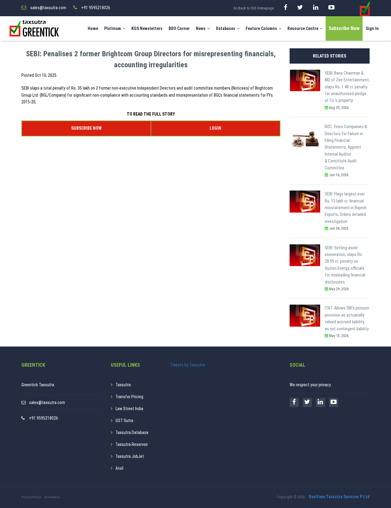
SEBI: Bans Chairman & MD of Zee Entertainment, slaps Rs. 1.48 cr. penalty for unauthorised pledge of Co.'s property (347, 87)
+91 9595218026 (43, 418)
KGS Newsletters (147, 28)
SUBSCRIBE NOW (86, 128)
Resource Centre (302, 28)
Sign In (372, 28)
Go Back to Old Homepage (253, 8)
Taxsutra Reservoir (131, 444)
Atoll (119, 468)
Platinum (112, 28)
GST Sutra (124, 420)
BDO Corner (179, 28)
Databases (225, 28)
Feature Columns (261, 28)
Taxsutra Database (131, 432)
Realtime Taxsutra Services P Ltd (339, 496)
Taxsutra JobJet (129, 456)
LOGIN (215, 128)
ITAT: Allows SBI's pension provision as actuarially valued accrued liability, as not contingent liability (347, 318)
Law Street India (129, 408)
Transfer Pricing (129, 396)
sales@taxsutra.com (47, 402)
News (201, 28)
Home (93, 28)
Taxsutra (123, 384)
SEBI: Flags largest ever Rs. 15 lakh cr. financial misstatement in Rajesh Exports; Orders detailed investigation (346, 207)
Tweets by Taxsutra (187, 364)
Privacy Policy (31, 497)
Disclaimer (52, 497)
